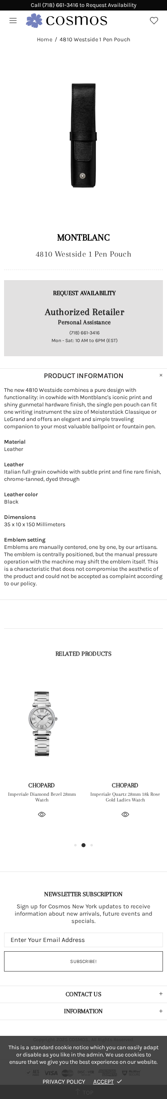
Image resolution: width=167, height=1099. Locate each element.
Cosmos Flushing (66, 20)
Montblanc (83, 237)
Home (44, 40)
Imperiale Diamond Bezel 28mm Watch (42, 797)
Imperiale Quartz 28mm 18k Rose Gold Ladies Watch (125, 797)
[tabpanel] (42, 756)
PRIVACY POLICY (64, 1081)
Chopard (41, 785)
